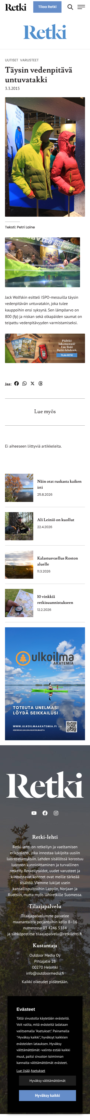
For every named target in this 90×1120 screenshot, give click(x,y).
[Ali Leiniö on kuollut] (19, 526)
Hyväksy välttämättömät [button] (48, 1080)
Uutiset (11, 60)
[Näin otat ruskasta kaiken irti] (19, 488)
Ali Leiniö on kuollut (55, 520)
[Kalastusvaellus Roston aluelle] (19, 565)
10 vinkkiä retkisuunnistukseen (55, 599)
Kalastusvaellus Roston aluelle (57, 561)
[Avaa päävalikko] (81, 7)
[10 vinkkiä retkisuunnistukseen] (19, 603)
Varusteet (29, 60)
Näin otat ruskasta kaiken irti (59, 484)
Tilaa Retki (47, 6)
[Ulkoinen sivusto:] (45, 683)
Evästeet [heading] (25, 1009)
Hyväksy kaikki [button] (47, 1095)
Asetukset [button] (38, 1070)
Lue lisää (23, 1070)
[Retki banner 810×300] (45, 348)
